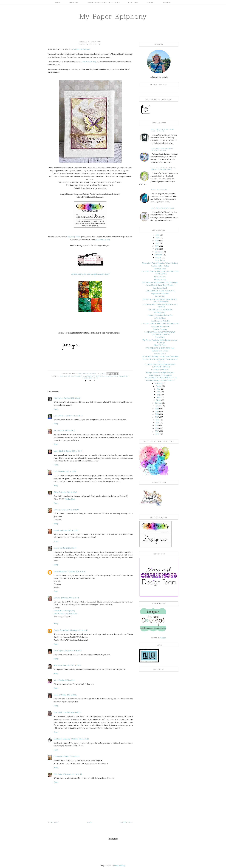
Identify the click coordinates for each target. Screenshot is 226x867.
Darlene (57, 597)
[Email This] (107, 373)
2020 (157, 408)
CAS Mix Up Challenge (81, 49)
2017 (157, 417)
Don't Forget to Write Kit (160, 321)
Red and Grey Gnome (160, 350)
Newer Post (127, 823)
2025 (157, 237)
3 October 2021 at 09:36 (67, 548)
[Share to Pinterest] (117, 373)
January (158, 405)
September (158, 383)
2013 (157, 428)
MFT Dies (100, 376)
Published (133, 2)
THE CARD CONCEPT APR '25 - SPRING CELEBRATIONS (164, 168)
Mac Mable (58, 665)
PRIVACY (151, 2)
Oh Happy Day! (160, 312)
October (158, 257)
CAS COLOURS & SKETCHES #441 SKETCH (160, 323)
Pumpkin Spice (160, 268)
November (158, 254)
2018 (157, 414)
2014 (157, 425)
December (158, 252)
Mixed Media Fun (159, 190)
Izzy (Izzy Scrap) (74, 236)
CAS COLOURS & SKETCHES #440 (160, 348)
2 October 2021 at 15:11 (73, 451)
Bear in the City (160, 279)
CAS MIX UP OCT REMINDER (160, 309)
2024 (157, 240)
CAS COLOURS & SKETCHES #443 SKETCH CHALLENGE (160, 272)
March (158, 400)
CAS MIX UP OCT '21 (160, 369)
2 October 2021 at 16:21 (67, 471)
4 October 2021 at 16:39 (72, 650)
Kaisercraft (89, 376)
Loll (55, 471)
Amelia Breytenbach (61, 630)
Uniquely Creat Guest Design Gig (160, 315)
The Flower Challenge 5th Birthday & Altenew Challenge (160, 341)
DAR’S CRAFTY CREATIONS (66, 613)
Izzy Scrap (58, 712)
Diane (56, 492)
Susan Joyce (58, 650)
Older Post (53, 823)
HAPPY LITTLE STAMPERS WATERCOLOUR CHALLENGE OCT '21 (161, 376)
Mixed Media (112, 376)
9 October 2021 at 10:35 (70, 756)
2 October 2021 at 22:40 (69, 530)
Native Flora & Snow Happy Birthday (160, 285)
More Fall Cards (160, 276)
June (158, 391)
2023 (157, 243)
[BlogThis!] (110, 373)
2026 (157, 235)
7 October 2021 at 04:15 (72, 712)
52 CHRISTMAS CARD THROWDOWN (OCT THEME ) (160, 305)
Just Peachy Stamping (62, 738)
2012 (157, 431)
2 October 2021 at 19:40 (68, 492)
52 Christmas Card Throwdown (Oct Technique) (160, 282)
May (158, 394)
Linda (56, 694)
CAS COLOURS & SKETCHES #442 (160, 290)
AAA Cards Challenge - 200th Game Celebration (160, 356)
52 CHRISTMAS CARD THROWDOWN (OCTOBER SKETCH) (160, 365)
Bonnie (56, 530)
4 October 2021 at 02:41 (79, 630)
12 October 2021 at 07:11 (72, 774)
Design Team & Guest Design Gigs (103, 2)
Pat (55, 430)
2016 (157, 420)
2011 (157, 434)
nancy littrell (58, 451)
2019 (157, 411)
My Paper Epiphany (113, 16)
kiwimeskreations (60, 571)
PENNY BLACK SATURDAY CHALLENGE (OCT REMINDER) (160, 300)
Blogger (163, 637)
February (158, 403)
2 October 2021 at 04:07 (72, 398)
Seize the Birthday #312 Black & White (162, 130)
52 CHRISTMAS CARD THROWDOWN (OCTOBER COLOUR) (160, 333)
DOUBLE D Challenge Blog (64, 610)
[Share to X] (112, 373)
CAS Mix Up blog (103, 239)
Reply (56, 409)
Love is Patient (160, 318)
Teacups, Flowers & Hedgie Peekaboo (160, 372)
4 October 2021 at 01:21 (70, 597)
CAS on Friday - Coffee (160, 266)
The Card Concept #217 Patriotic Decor (162, 149)
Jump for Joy (160, 260)
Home (58, 2)
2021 (157, 249)
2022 (157, 246)
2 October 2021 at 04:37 (73, 415)
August (158, 386)
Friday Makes (160, 337)
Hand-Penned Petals (160, 288)
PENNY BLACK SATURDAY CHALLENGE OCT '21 (160, 360)
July (158, 389)
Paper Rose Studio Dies (160, 293)
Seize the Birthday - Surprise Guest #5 (160, 380)
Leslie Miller (58, 415)
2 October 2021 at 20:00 (70, 509)
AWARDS (167, 2)
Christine (57, 756)
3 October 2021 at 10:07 (76, 571)
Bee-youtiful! (160, 296)
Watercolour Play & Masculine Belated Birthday (160, 263)
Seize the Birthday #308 (162, 208)
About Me (73, 2)
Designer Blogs (120, 865)
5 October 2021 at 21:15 (66, 680)
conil (56, 548)
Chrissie (57, 509)
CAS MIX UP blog (89, 61)
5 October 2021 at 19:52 (72, 665)
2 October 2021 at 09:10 (66, 430)
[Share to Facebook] (115, 373)
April (158, 397)
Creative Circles (160, 353)
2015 (157, 422)
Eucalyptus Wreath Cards (160, 326)
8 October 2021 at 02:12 (80, 738)
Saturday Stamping (160, 329)
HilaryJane (58, 398)
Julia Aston (58, 774)
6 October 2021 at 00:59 (68, 694)
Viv (55, 680)
